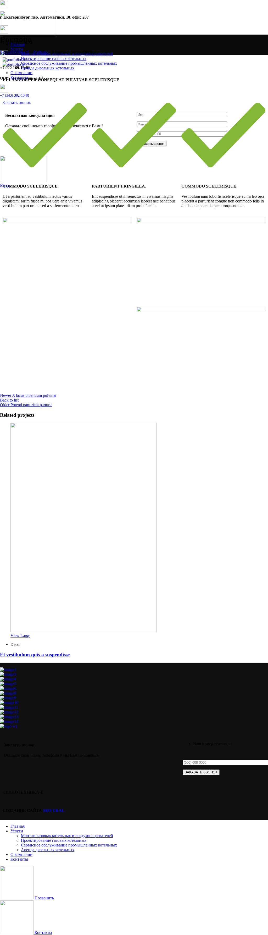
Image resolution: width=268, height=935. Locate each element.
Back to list (9, 400)
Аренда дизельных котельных (47, 850)
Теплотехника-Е (14, 52)
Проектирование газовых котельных (53, 840)
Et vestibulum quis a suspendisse (35, 654)
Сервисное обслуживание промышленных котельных (69, 845)
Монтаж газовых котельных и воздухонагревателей (67, 835)
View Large (20, 635)
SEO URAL (54, 810)
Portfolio (40, 52)
